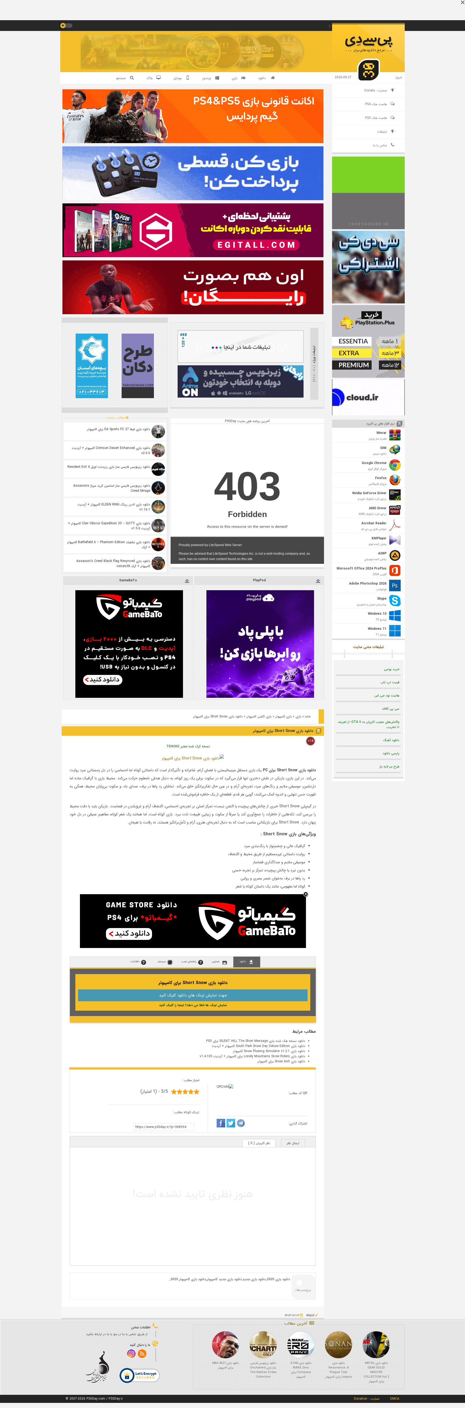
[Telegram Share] (241, 1124)
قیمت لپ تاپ (390, 682)
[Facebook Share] (221, 1124)
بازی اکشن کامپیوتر (259, 716)
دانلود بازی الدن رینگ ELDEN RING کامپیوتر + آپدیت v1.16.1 (114, 507)
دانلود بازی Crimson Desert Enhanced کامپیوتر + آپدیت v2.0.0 (111, 450)
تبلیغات (382, 131)
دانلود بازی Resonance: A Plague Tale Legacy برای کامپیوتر (338, 1370)
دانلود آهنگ (391, 740)
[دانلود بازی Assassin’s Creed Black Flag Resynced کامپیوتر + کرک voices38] (158, 563)
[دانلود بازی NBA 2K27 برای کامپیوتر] (225, 1344)
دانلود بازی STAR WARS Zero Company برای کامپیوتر (300, 1370)
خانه (308, 716)
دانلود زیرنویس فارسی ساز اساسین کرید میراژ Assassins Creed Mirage (111, 488)
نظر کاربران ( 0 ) (259, 1143)
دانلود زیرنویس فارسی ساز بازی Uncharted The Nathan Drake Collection (263, 1370)
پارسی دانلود (391, 753)
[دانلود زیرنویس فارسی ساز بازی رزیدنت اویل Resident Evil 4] (158, 469)
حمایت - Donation (366, 1398)
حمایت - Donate (375, 90)
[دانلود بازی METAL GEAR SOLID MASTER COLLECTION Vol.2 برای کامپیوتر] (376, 1344)
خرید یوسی (391, 669)
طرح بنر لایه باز (389, 766)
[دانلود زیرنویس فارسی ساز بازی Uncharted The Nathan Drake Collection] (263, 1344)
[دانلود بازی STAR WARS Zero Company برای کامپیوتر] (300, 1344)
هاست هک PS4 (376, 104)
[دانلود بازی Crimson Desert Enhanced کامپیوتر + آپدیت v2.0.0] (158, 450)
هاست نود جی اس (386, 695)
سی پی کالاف (390, 708)
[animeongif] (241, 396)
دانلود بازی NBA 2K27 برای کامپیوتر (225, 1365)
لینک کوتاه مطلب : (185, 1112)
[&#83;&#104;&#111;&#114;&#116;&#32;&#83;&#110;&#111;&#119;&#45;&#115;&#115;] (193, 758)
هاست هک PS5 (376, 118)
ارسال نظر (293, 1143)
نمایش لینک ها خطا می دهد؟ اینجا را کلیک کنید (193, 1005)
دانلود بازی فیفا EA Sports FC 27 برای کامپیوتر (118, 429)
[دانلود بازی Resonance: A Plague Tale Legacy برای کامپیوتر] (338, 1344)
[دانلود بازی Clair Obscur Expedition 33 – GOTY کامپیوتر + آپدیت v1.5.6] (158, 525)
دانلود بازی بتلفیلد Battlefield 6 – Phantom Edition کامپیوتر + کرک (108, 545)
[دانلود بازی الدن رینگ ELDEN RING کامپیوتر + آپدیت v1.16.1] (158, 507)
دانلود (262, 78)
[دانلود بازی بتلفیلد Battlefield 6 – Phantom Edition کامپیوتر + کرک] (158, 544)
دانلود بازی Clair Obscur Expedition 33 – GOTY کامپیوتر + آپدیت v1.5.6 (109, 526)
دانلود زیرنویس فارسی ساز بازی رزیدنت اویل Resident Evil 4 (109, 466)
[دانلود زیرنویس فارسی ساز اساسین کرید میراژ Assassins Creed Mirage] (158, 488)
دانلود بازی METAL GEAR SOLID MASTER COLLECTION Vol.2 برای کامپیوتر (376, 1372)
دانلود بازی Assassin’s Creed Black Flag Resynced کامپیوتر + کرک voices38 (113, 563)
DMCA (394, 1398)
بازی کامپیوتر (283, 716)
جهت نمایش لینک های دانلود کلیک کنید (193, 995)
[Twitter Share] (231, 1124)
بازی (298, 716)
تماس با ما (380, 145)
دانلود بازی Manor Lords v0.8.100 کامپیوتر (152, 52)
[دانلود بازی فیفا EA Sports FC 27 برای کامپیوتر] (158, 431)
